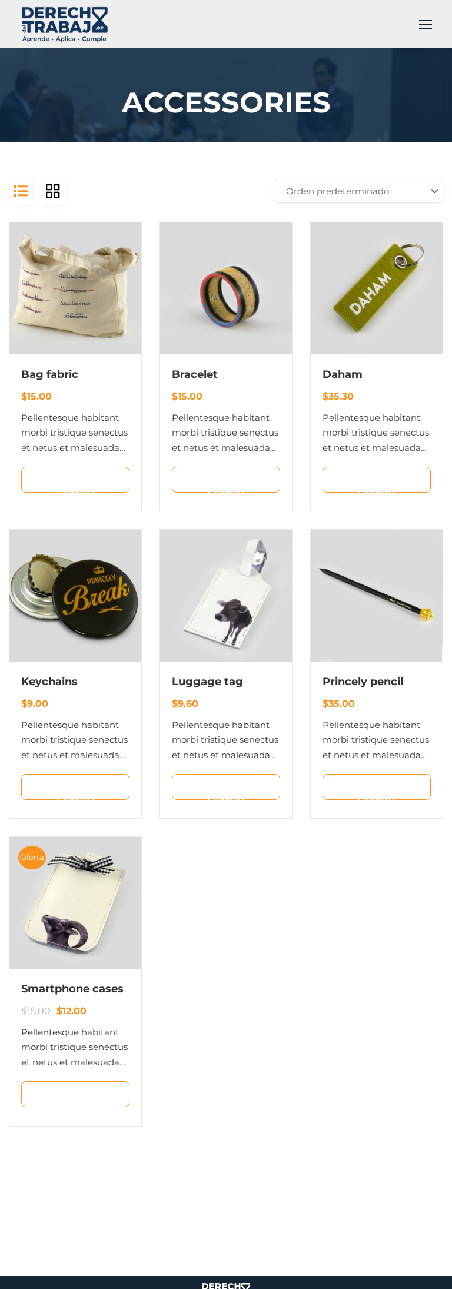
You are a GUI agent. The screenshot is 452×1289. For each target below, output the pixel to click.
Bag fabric (49, 374)
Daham (343, 374)
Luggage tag (207, 681)
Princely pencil (363, 681)
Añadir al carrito (82, 484)
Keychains (49, 681)
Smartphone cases (72, 988)
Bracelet (195, 374)
